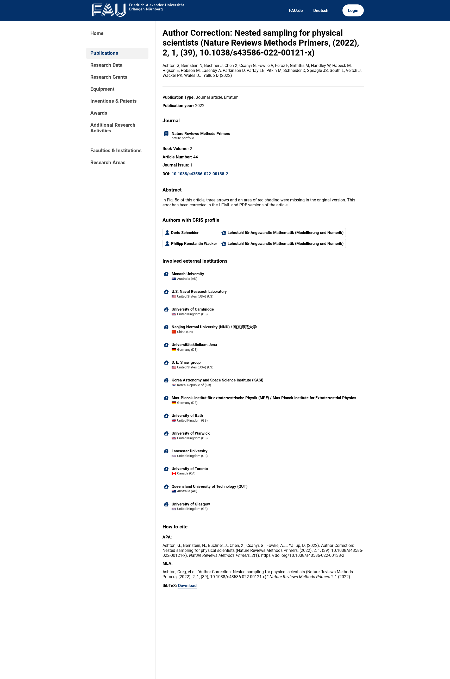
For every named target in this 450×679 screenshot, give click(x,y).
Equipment (102, 89)
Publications (104, 53)
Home (96, 33)
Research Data (106, 65)
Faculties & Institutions (116, 150)
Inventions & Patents (113, 101)
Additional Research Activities (112, 128)
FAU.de (296, 10)
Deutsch (320, 10)
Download (187, 585)
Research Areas (108, 162)
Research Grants (108, 77)
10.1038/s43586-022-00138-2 (200, 173)
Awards (98, 113)
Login (353, 10)
